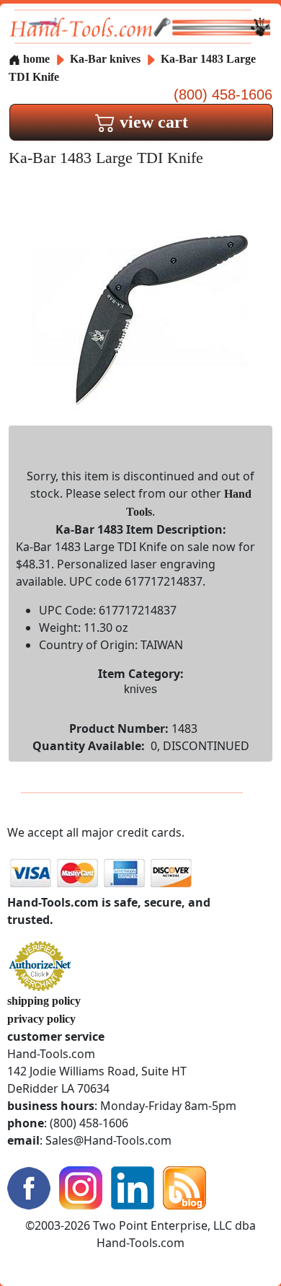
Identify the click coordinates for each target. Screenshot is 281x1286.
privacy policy (41, 1019)
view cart (151, 122)
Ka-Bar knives (105, 59)
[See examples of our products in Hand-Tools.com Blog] (184, 1186)
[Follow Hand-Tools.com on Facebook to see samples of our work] (28, 1186)
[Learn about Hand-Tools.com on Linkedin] (132, 1186)
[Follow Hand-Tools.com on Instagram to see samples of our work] (80, 1186)
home (35, 59)
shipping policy (44, 1001)
